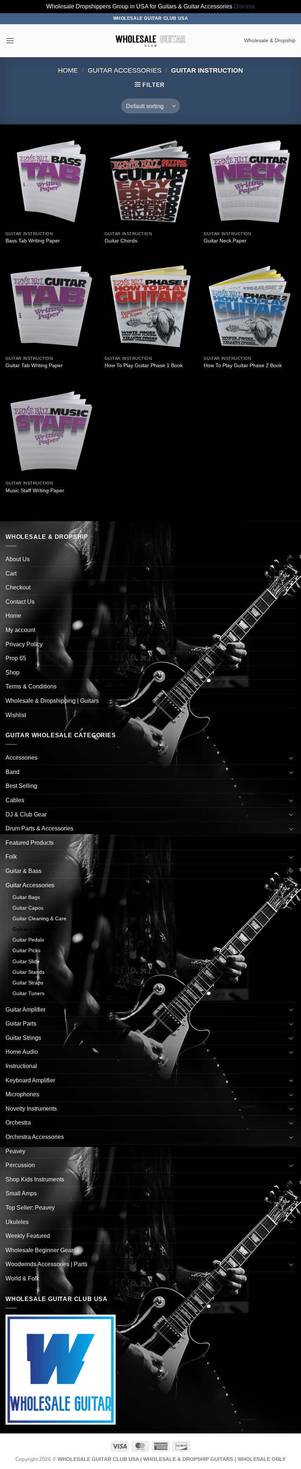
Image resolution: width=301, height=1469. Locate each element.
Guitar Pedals (28, 940)
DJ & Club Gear (26, 814)
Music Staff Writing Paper (35, 490)
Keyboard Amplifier (30, 1080)
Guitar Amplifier (26, 1009)
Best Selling (21, 786)
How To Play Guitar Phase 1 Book (144, 365)
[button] (10, 41)
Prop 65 (16, 658)
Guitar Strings (23, 1038)
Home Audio (22, 1052)
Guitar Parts (21, 1023)
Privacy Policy (24, 644)
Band (12, 772)
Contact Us (20, 602)
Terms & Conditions (31, 686)
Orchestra (18, 1122)
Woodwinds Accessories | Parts (46, 1264)
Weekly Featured (28, 1236)
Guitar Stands (28, 972)
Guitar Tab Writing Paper (34, 365)
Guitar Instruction (34, 929)
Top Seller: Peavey (30, 1208)
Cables (15, 800)
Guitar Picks (26, 950)
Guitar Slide (26, 961)
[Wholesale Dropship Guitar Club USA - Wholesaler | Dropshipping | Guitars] (150, 40)
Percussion (20, 1165)
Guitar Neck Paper (225, 241)
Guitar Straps (27, 983)
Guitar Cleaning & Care (39, 918)
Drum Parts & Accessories (39, 828)
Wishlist (16, 715)
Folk (11, 857)
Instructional (21, 1066)
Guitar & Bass (23, 871)
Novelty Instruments (31, 1109)
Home (68, 70)
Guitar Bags (26, 897)
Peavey (15, 1151)
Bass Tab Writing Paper (33, 241)
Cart (11, 573)
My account (20, 630)
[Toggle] (291, 757)
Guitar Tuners (28, 993)
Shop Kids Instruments (35, 1179)
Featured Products (30, 843)
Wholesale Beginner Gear (39, 1250)
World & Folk (22, 1278)
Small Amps (21, 1193)
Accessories (21, 757)
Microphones (22, 1094)
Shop (12, 672)
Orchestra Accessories (35, 1137)
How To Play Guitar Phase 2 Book (243, 365)
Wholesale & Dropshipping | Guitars (52, 701)
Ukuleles (17, 1222)
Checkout (18, 587)
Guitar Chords (121, 241)
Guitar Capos (27, 908)
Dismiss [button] (244, 6)
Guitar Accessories (125, 70)
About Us (18, 559)
